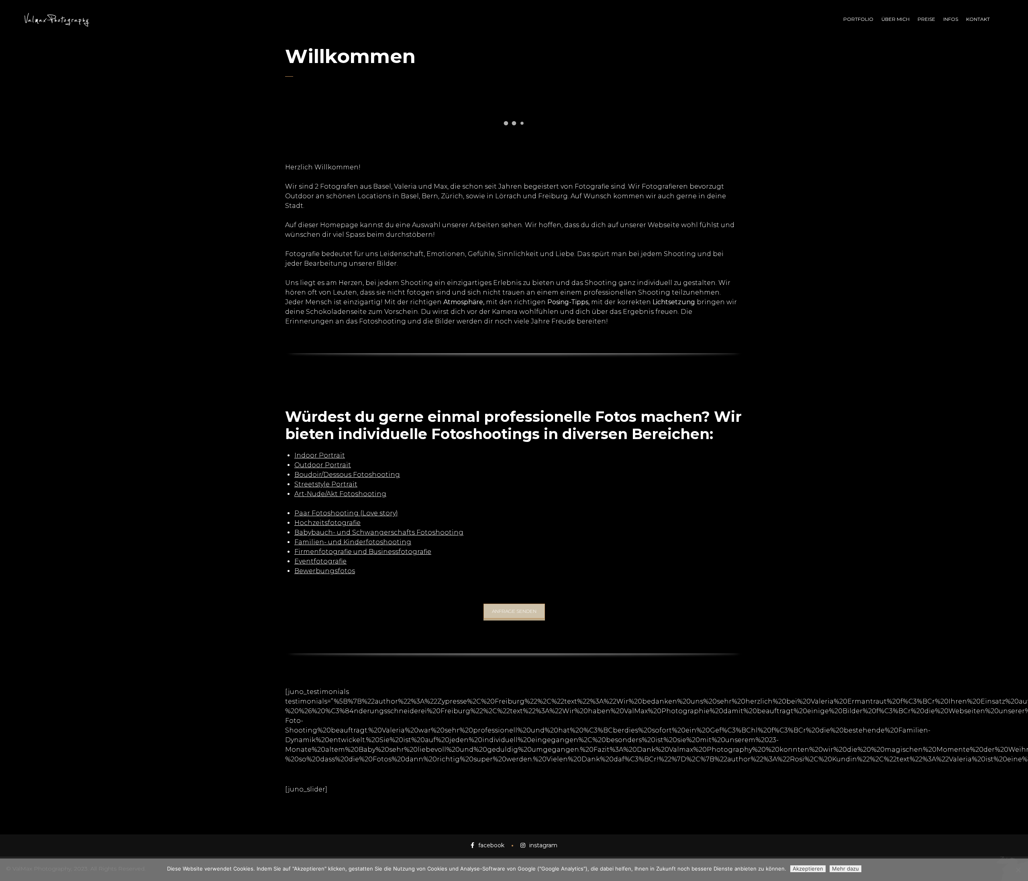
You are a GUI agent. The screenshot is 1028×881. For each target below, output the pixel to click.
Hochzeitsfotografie (327, 523)
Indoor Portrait (319, 455)
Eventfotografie (320, 561)
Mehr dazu (845, 868)
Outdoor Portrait (322, 465)
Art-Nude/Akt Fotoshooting (340, 494)
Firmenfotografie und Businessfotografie (362, 551)
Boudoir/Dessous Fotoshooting (347, 474)
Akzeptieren (808, 868)
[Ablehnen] (1018, 870)
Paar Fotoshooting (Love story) (346, 513)
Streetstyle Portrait (325, 484)
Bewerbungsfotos (324, 571)
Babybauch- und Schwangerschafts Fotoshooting (378, 532)
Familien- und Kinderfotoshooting (352, 542)
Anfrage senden (514, 611)
